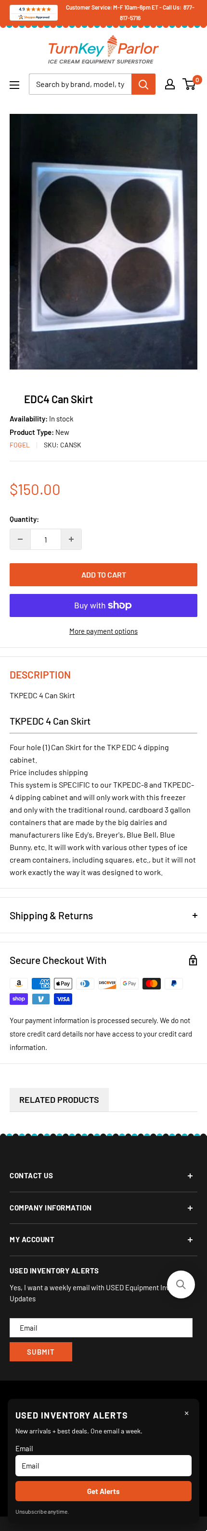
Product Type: (32, 432)
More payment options (103, 631)
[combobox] (80, 84)
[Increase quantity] (71, 539)
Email (24, 1448)
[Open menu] (14, 85)
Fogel (20, 445)
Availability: (29, 418)
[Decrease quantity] (20, 539)
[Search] (143, 84)
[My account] (170, 84)
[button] (181, 1284)
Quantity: (24, 519)
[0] (189, 84)
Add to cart (103, 574)
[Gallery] (103, 241)
